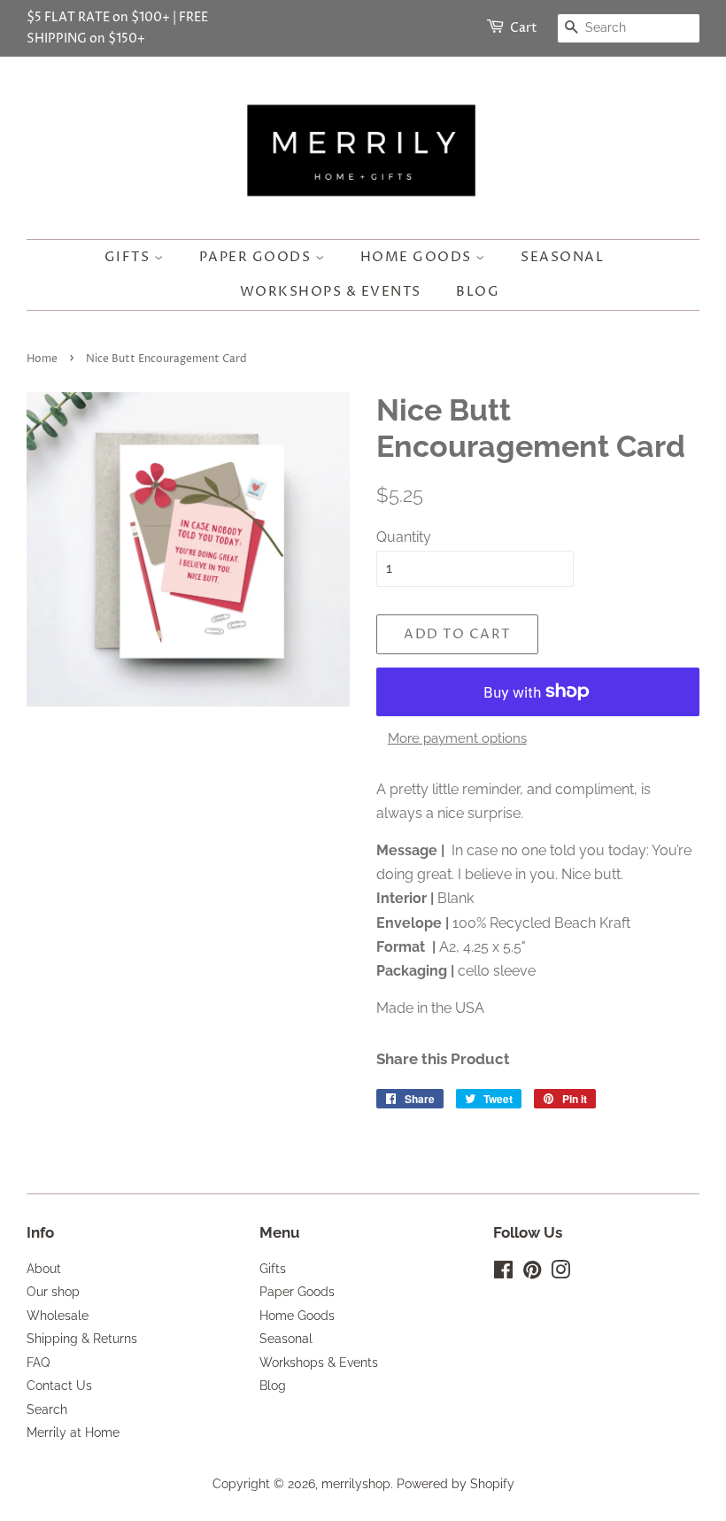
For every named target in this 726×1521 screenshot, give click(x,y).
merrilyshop (355, 1484)
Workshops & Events (330, 291)
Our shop (53, 1292)
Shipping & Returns (82, 1339)
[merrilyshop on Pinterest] (532, 1273)
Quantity (403, 537)
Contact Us (59, 1385)
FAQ (38, 1362)
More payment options (457, 738)
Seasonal (562, 257)
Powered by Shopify (455, 1484)
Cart (523, 27)
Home (42, 359)
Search (47, 1409)
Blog (477, 291)
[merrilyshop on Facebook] (503, 1273)
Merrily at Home (73, 1432)
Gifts (129, 257)
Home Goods (418, 257)
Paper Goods (257, 257)
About (44, 1269)
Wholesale (58, 1316)
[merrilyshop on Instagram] (560, 1273)
